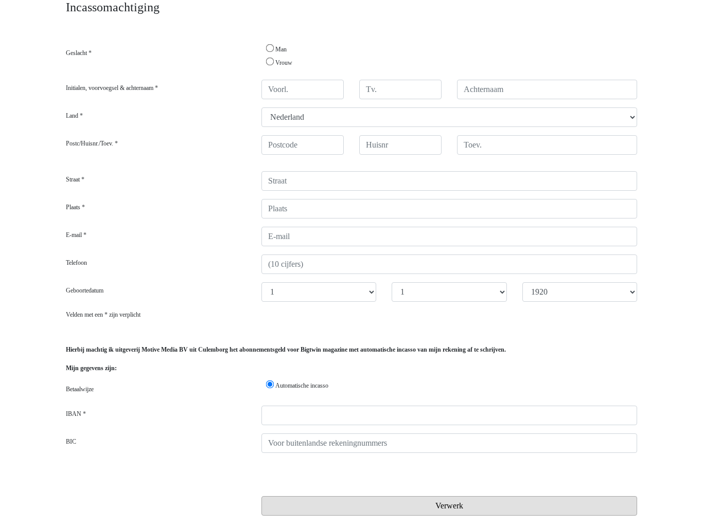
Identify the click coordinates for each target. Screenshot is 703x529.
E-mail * (76, 235)
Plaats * (75, 207)
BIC (71, 441)
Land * (74, 115)
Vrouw (283, 62)
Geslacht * (79, 53)
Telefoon (76, 262)
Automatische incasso (301, 385)
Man (281, 49)
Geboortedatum (84, 290)
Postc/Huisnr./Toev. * (92, 143)
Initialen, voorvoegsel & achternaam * (112, 88)
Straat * (75, 179)
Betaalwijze (80, 389)
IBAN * (76, 413)
